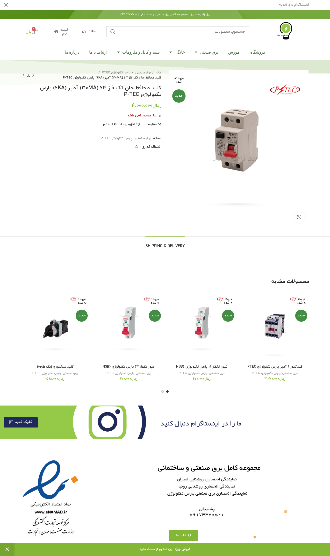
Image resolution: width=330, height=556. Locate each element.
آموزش (234, 52)
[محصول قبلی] (33, 75)
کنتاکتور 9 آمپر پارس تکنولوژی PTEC (274, 366)
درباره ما (72, 52)
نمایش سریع (244, 323)
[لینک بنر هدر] (172, 5)
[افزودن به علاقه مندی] (244, 301)
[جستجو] (113, 31)
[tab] (165, 243)
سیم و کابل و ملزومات (141, 52)
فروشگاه (257, 52)
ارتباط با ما (98, 52)
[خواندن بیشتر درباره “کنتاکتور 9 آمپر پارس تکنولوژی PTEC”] (244, 312)
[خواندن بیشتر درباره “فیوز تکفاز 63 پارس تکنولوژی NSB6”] (98, 312)
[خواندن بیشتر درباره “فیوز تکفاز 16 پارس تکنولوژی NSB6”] (171, 312)
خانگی (179, 52)
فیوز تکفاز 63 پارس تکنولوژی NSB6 (128, 366)
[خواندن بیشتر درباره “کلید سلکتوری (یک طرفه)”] (25, 312)
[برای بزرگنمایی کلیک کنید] (299, 217)
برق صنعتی (209, 52)
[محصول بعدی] (23, 75)
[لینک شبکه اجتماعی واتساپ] (136, 147)
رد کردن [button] (7, 549)
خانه (158, 72)
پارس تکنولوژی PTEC (115, 72)
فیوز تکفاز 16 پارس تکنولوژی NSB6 (201, 366)
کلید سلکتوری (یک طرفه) (55, 366)
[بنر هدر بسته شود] (6, 5)
